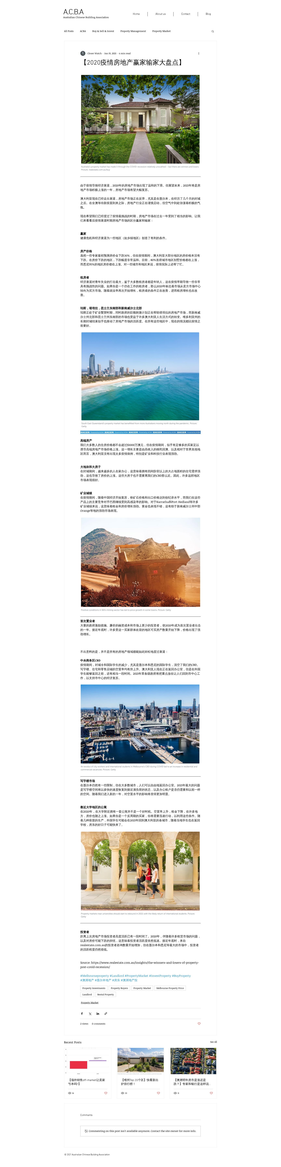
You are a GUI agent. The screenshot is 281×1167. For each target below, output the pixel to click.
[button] (212, 31)
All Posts (69, 31)
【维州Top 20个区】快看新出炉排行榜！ (139, 1082)
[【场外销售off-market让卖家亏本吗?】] (87, 1061)
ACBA (83, 31)
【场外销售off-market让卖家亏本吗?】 (86, 1082)
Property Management (133, 31)
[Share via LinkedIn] (97, 1013)
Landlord (87, 994)
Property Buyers (119, 988)
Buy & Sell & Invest (103, 31)
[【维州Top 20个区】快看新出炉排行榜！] (140, 1061)
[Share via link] (105, 1013)
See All (213, 1041)
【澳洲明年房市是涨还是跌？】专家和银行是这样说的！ (191, 1082)
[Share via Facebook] (81, 1013)
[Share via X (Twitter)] (89, 1013)
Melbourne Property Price (170, 988)
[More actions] (199, 53)
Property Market (161, 31)
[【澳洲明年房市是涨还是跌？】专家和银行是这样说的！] (193, 1061)
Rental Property (105, 994)
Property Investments (93, 988)
